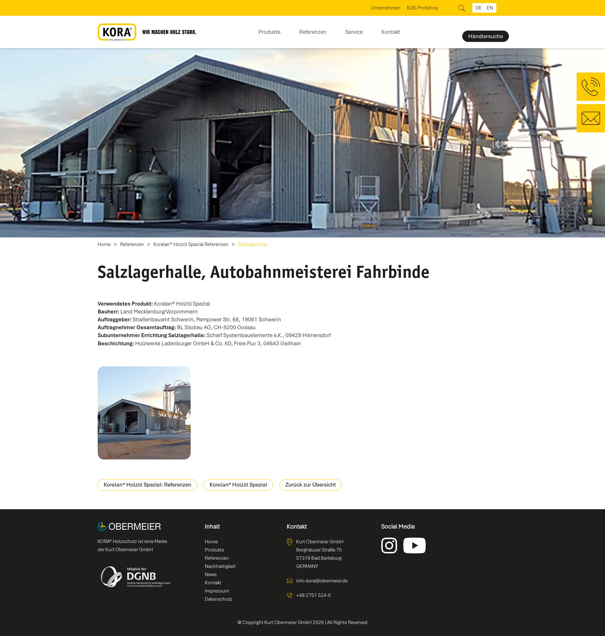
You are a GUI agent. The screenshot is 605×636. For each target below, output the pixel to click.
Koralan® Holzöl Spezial (238, 484)
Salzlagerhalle (253, 245)
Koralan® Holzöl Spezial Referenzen (190, 245)
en (490, 8)
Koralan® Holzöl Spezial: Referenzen (147, 484)
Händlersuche (485, 36)
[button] (269, 30)
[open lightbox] (144, 412)
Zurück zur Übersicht (310, 484)
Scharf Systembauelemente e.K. (245, 335)
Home (104, 245)
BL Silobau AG (194, 327)
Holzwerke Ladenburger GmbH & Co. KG (183, 343)
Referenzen (312, 31)
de (478, 8)
